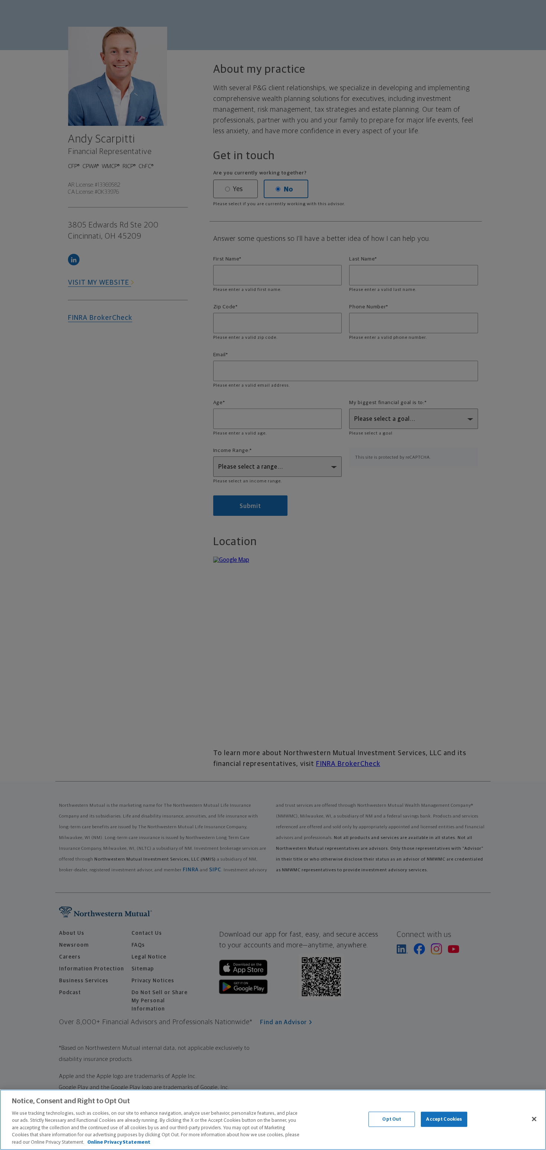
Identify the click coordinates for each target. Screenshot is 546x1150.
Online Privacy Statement (118, 1142)
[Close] (534, 1119)
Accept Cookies (444, 1119)
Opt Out (391, 1119)
